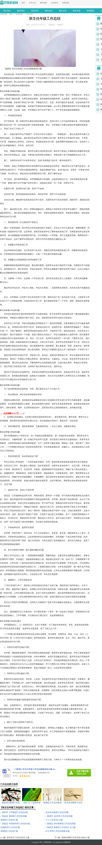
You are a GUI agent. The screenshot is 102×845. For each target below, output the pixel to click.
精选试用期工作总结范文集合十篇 (76, 838)
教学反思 (76, 11)
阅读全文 (52, 25)
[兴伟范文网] (9, 3)
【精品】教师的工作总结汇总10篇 (61, 827)
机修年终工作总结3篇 (10, 827)
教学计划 (62, 11)
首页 (23, 3)
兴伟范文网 (47, 842)
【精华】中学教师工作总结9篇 (14, 812)
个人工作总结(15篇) (54, 820)
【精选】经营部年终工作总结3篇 (15, 824)
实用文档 (65, 3)
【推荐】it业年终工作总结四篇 (59, 816)
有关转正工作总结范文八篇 (18, 838)
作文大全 (32, 3)
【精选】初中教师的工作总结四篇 (61, 824)
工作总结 (29, 14)
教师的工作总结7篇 (9, 831)
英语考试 (35, 11)
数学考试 (21, 11)
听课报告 (90, 11)
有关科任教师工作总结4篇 (57, 812)
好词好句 (54, 3)
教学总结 (48, 11)
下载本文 (60, 25)
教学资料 (43, 3)
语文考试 (7, 11)
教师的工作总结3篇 (9, 820)
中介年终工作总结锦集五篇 (58, 831)
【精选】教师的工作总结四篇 (14, 816)
